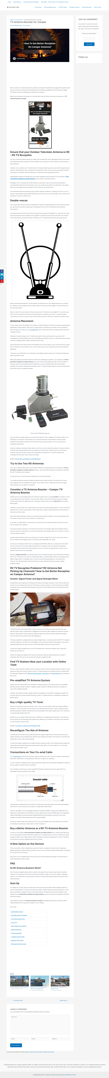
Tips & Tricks (97, 7)
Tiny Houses (38, 7)
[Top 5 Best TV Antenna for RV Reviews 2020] (60, 981)
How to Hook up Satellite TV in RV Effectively (28, 459)
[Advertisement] (40, 75)
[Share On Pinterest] (2, 281)
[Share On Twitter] (2, 274)
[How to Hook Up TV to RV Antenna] (19, 981)
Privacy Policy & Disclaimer (31, 2)
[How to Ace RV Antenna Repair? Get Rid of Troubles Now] (39, 981)
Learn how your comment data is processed (41, 1052)
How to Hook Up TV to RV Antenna (19, 987)
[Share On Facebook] (2, 271)
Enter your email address (89, 33)
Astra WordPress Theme (69, 1075)
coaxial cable (16, 756)
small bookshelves (16, 929)
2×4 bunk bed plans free (18, 919)
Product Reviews (86, 7)
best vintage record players (18, 926)
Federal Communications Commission (38, 673)
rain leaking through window (19, 915)
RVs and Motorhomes (50, 7)
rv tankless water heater (18, 937)
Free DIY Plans (62, 7)
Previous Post (18, 1000)
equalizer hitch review (17, 940)
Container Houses (74, 7)
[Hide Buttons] (1, 284)
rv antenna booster (16, 933)
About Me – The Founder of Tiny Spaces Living (54, 2)
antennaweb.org (56, 673)
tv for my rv (14, 922)
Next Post (64, 1000)
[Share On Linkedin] (2, 278)
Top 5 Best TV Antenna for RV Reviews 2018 (27, 726)
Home (9, 2)
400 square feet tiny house (18, 944)
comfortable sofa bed (17, 911)
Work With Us (17, 2)
